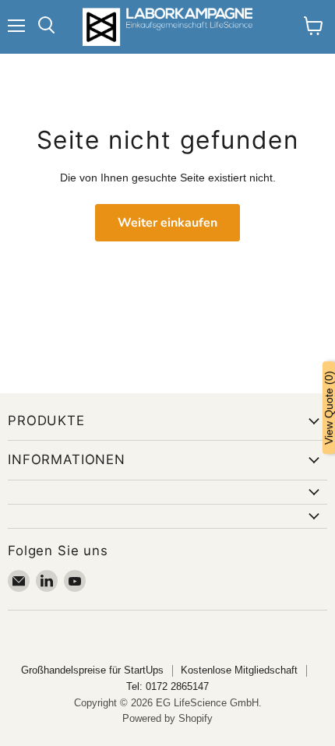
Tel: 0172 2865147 (167, 686)
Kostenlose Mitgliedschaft (239, 670)
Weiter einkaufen (167, 222)
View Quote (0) (329, 408)
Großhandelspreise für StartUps (92, 670)
